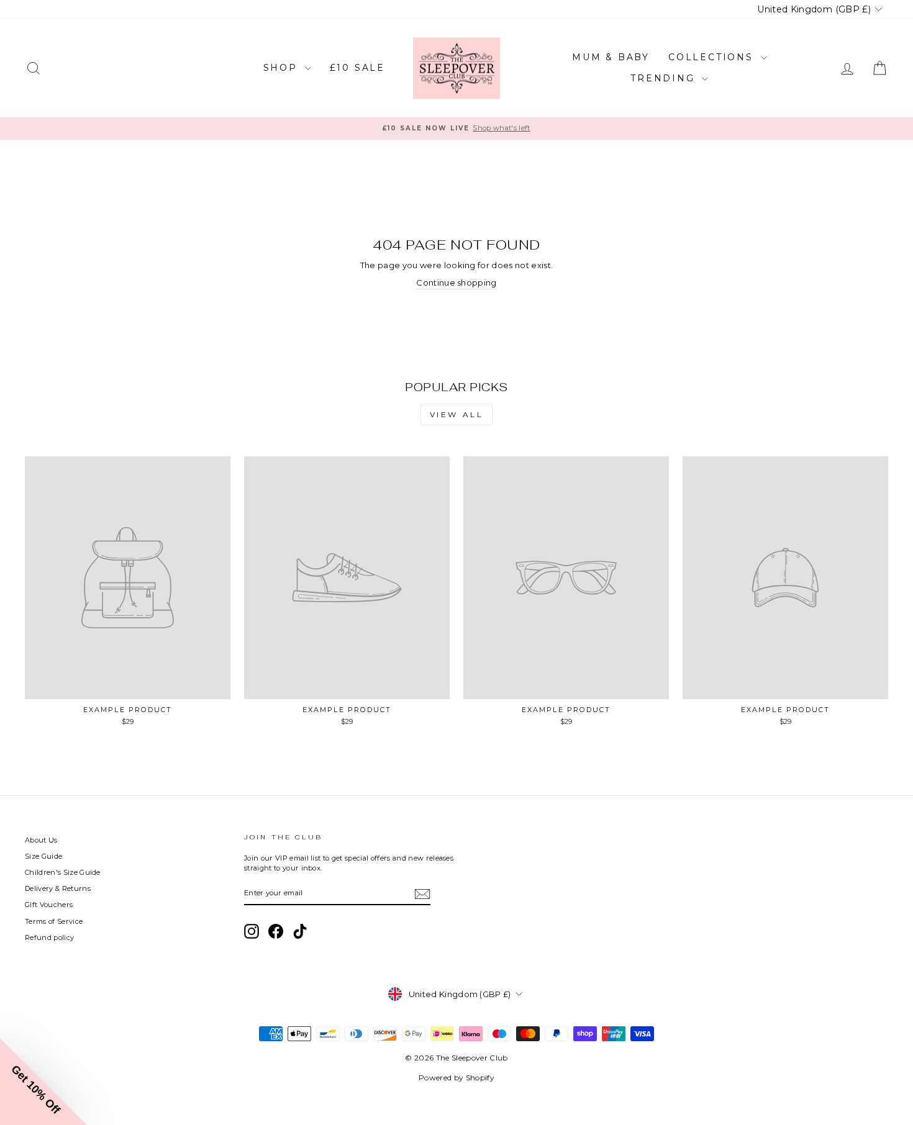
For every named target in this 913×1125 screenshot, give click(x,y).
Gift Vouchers (49, 904)
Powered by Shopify (456, 1077)
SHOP (282, 67)
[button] (43, 1081)
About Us (41, 840)
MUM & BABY (611, 57)
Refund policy (49, 937)
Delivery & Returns (58, 888)
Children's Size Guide (63, 872)
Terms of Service (54, 921)
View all (457, 414)
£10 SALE (357, 67)
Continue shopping (456, 282)
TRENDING (664, 78)
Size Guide (43, 856)
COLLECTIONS (713, 57)
